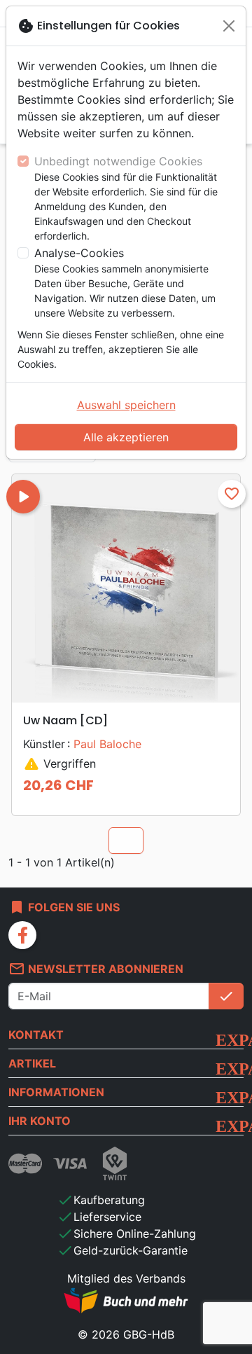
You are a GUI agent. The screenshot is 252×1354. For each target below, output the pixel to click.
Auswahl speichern (126, 405)
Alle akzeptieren (126, 437)
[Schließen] (229, 26)
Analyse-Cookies (79, 253)
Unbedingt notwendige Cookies (118, 161)
